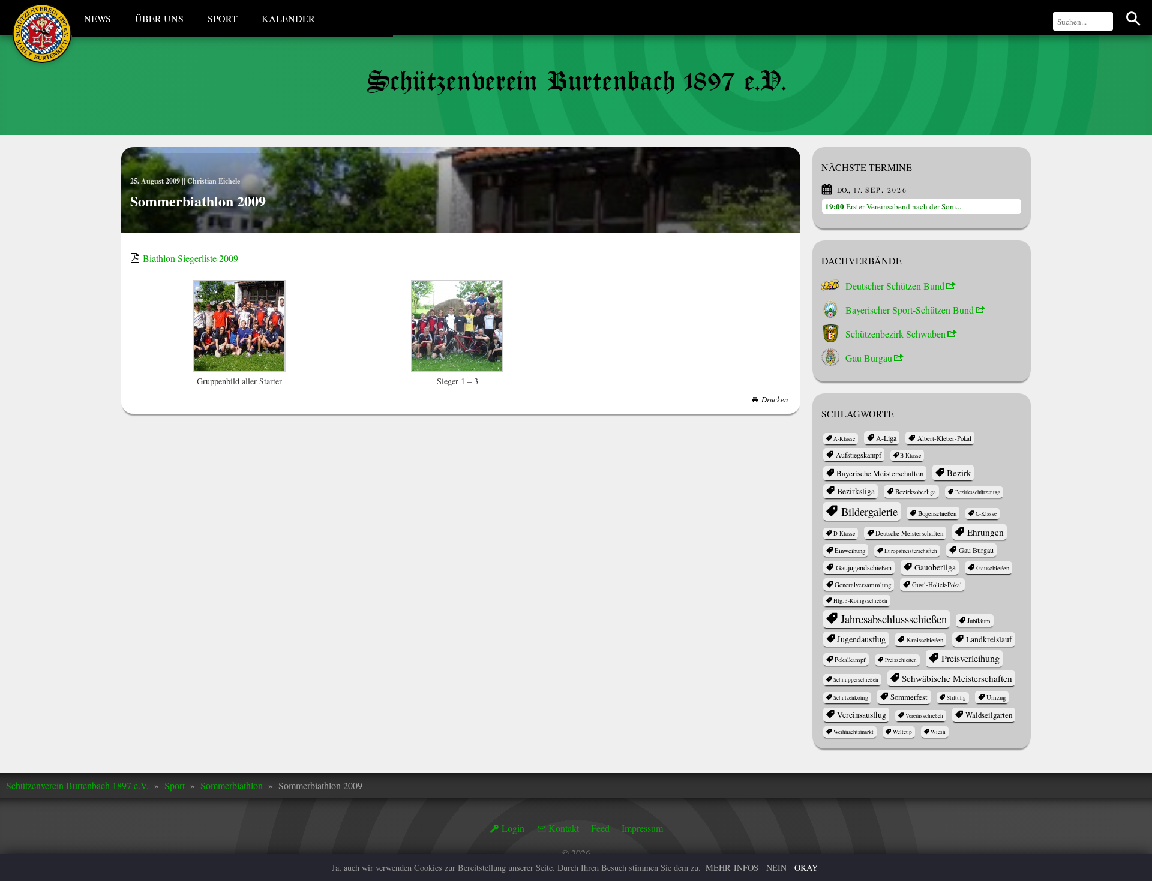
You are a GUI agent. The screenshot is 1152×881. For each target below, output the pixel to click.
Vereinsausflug (861, 714)
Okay (806, 867)
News (97, 18)
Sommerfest (909, 696)
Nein (776, 867)
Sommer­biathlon (231, 785)
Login (513, 828)
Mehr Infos (732, 867)
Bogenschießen (937, 513)
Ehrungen (985, 532)
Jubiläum (979, 620)
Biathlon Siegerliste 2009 (190, 258)
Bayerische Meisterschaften (879, 473)
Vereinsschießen (924, 716)
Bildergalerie (869, 511)
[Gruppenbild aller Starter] (239, 327)
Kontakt (563, 828)
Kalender (288, 18)
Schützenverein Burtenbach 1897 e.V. (77, 785)
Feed (600, 828)
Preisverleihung (970, 658)
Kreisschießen (925, 639)
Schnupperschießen (855, 680)
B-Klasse (910, 455)
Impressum (642, 828)
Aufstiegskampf (858, 454)
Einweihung (850, 550)
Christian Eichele (213, 181)
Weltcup (902, 732)
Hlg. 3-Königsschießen (860, 601)
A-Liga (886, 438)
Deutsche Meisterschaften (909, 532)
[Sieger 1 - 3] (457, 327)
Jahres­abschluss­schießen (894, 619)
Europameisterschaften (910, 551)
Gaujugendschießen (864, 567)
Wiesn (938, 732)
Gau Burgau (976, 550)
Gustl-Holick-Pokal (937, 584)
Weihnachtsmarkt (853, 732)
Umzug (996, 697)
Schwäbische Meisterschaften (957, 678)
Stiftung (956, 698)
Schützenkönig (850, 698)
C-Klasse (986, 514)
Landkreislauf (989, 639)
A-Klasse (844, 439)
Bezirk (959, 473)
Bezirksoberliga (915, 491)
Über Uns (159, 18)
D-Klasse (844, 533)
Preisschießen (901, 660)
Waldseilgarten (988, 714)
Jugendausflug (861, 639)
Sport (223, 18)
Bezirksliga (856, 491)
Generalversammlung (863, 584)
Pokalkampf (850, 659)
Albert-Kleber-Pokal (944, 438)
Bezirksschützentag (977, 492)
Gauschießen (992, 567)
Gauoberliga (935, 567)
